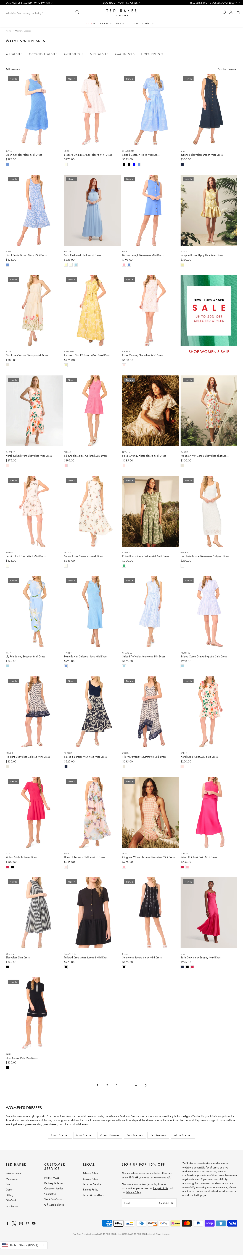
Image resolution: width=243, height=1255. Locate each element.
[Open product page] (209, 812)
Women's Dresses (23, 30)
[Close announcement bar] (239, 2)
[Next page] (145, 1085)
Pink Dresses (135, 1135)
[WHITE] (182, 566)
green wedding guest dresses (41, 1124)
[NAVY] (182, 164)
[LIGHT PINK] (124, 265)
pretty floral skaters (63, 1116)
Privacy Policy (133, 1192)
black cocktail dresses (76, 1124)
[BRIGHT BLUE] (7, 164)
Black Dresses (60, 1135)
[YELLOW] (182, 265)
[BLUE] (134, 164)
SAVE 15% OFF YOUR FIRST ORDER (120, 2)
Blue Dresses (84, 1135)
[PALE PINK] (124, 365)
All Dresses (14, 54)
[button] (228, 69)
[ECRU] (7, 365)
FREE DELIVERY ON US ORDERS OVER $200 (212, 2)
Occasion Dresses (43, 54)
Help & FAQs (160, 1188)
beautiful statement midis (90, 1116)
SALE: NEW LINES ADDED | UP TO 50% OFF (28, 2)
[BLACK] (124, 164)
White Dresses (183, 1135)
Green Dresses (109, 1135)
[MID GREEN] (124, 566)
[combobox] (38, 12)
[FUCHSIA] (7, 867)
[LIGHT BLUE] (76, 265)
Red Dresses (158, 1135)
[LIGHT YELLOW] (66, 265)
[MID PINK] (66, 465)
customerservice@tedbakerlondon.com (216, 1191)
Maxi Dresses (124, 54)
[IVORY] (66, 164)
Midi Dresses (99, 54)
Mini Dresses (73, 54)
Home (8, 30)
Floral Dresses (152, 54)
